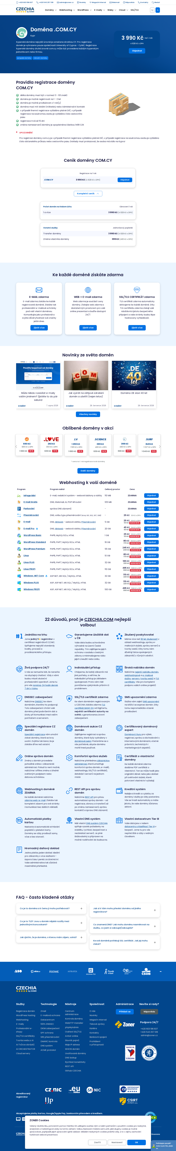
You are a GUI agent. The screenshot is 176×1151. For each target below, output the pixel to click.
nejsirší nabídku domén (146, 672)
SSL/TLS (135, 10)
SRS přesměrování (50, 1037)
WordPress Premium (34, 548)
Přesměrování (31, 515)
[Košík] (152, 10)
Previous (16, 446)
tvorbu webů (146, 678)
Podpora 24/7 (149, 1022)
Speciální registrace (35, 734)
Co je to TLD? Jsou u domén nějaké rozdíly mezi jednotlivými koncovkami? (44, 923)
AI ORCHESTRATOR (25, 1049)
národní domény (40, 58)
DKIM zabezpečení (50, 1028)
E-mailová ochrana (50, 1015)
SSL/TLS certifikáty (25, 1036)
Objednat (137, 50)
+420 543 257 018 (46, 2)
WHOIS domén (72, 1049)
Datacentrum (48, 1019)
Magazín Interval (98, 2)
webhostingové (132, 675)
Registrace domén (25, 1011)
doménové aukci (83, 741)
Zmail (43, 1011)
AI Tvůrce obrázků (25, 1044)
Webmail (115, 2)
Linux (26, 555)
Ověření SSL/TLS (73, 1031)
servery (136, 678)
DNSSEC (39, 701)
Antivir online (71, 1036)
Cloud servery (23, 1053)
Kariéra (93, 1028)
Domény (22, 406)
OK (136, 1142)
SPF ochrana (47, 1032)
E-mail (27, 521)
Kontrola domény (74, 1018)
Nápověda (129, 2)
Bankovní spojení (98, 1037)
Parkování (29, 508)
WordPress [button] (83, 10)
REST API (89, 797)
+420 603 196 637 (25, 2)
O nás (92, 1011)
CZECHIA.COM (98, 619)
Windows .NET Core (34, 575)
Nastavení (117, 1142)
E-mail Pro (29, 528)
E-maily (20, 1024)
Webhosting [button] (65, 10)
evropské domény (24, 58)
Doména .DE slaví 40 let (134, 393)
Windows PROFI (32, 589)
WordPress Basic (32, 535)
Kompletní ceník (85, 193)
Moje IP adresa (72, 1044)
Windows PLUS (31, 582)
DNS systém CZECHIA (97, 823)
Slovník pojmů (72, 1040)
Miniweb (59, 521)
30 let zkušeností (149, 639)
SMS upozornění (151, 701)
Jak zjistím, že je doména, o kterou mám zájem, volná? (48, 937)
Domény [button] (49, 10)
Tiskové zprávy (97, 1024)
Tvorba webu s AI (24, 1040)
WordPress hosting (25, 1015)
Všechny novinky (88, 414)
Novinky (82, 2)
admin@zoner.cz (66, 2)
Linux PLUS (29, 562)
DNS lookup (71, 1057)
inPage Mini (29, 495)
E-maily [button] (98, 10)
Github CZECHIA (73, 1070)
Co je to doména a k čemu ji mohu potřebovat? (45, 908)
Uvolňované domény (75, 1053)
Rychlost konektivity (75, 1062)
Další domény (88, 470)
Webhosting (22, 1019)
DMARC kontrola (49, 1041)
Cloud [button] (122, 10)
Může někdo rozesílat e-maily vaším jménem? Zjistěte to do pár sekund (38, 396)
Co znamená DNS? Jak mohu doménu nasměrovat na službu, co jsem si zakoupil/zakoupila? (121, 926)
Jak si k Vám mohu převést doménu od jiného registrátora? (117, 910)
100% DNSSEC (47, 1024)
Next (159, 446)
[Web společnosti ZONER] (124, 1024)
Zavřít (97, 1142)
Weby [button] (110, 10)
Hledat (157, 2)
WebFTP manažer (74, 1022)
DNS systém (47, 1045)
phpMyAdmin (72, 1027)
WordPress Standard (35, 542)
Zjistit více (39, 327)
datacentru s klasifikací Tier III (140, 826)
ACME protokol (48, 1050)
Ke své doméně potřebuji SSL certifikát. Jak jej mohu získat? (120, 942)
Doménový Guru (133, 734)
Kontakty (144, 2)
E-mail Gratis (30, 501)
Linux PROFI (29, 569)
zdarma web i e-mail (35, 800)
